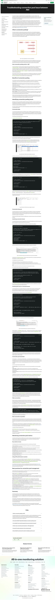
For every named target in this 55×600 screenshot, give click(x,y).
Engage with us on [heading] (44, 588)
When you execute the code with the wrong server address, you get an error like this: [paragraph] (24, 245)
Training (45, 574)
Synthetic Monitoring (3, 567)
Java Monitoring (17, 569)
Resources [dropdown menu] (22, 2)
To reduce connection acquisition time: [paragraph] (18, 427)
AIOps (2, 577)
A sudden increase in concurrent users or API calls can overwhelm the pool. (25, 368)
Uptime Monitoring (3, 569)
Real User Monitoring (3, 571)
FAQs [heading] (27, 510)
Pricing (15, 2)
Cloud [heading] (29, 575)
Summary (3, 32)
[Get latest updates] (46, 589)
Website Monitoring (3, 566)
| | (46, 574)
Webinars (43, 574)
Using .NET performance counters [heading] (19, 456)
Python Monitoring (17, 571)
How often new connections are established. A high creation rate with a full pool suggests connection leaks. (26, 455)
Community (50, 0)
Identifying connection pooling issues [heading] (22, 99)
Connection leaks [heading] (16, 109)
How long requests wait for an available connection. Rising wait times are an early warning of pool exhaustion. (26, 452)
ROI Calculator (43, 567)
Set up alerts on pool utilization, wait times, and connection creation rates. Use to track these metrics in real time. (26, 489)
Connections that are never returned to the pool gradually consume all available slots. (26, 367)
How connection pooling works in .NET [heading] (21, 64)
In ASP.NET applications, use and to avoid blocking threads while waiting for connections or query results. (26, 487)
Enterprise (34, 2)
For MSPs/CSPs (43, 568)
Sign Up (52, 2)
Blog (48, 0)
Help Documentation (44, 573)
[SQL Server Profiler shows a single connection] (27, 201)
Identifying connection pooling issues (5, 25)
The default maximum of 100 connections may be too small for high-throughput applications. (27, 372)
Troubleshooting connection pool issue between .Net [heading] (27, 9)
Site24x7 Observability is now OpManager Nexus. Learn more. (9, 0)
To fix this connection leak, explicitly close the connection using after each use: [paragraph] (24, 156)
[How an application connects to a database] (27, 47)
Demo (46, 0)
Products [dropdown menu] (10, 2)
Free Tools (30, 2)
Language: (20, 596)
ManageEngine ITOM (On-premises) (33, 589)
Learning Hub (43, 572)
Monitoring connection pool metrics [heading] (22, 435)
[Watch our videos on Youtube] (47, 589)
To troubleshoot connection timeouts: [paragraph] (17, 260)
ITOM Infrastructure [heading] (30, 565)
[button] (53, 0)
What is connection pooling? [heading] (20, 29)
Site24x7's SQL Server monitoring (22, 27)
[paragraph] (27, 118)
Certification (48, 574)
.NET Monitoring (17, 570)
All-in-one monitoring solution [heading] (27, 559)
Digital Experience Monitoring (5, 568)
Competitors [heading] (16, 582)
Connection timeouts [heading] (17, 209)
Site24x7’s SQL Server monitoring (17, 504)
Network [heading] (29, 582)
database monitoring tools (16, 489)
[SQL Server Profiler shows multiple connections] (27, 148)
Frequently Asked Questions (4, 34)
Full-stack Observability (18, 568)
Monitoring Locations (4, 572)
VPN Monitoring (30, 586)
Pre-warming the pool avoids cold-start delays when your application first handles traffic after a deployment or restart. (27, 481)
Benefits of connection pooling (5, 22)
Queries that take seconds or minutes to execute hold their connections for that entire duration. (27, 370)
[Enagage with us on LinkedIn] (44, 589)
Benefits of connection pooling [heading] (20, 78)
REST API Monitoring (3, 574)
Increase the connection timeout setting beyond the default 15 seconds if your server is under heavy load (26, 264)
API (47, 573)
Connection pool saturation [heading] (18, 356)
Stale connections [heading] (16, 398)
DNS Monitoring (3, 573)
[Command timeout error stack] (27, 323)
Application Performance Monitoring (19, 566)
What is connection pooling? (4, 20)
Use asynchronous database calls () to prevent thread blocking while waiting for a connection (26, 433)
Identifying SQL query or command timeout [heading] (21, 286)
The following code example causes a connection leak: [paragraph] (20, 116)
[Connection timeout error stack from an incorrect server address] (27, 250)
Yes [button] (14, 539)
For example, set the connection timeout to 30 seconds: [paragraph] (20, 267)
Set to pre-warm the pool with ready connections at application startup (24, 429)
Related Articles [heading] (27, 544)
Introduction (3, 18)
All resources (43, 569)
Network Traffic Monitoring (31, 584)
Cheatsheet (43, 577)
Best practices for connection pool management (4, 30)
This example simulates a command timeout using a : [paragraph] (22, 292)
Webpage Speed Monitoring (4, 570)
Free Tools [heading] (16, 574)
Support (27, 2)
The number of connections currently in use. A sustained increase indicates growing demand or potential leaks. (26, 446)
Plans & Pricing (43, 566)
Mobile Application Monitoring (18, 573)
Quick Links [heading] (43, 578)
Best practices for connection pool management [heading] (25, 468)
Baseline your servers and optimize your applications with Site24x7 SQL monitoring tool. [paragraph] (48, 20)
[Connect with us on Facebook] (43, 589)
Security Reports (44, 575)
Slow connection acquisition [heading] (18, 416)
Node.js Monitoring (17, 572)
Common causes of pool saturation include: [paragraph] (18, 364)
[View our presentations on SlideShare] (49, 589)
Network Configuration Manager (32, 585)
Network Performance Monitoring (32, 583)
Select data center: (29, 596)
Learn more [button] (46, 23)
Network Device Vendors (31, 587)
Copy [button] (40, 177)
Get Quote (18, 2)
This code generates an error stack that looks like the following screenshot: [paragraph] (23, 317)
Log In (49, 2)
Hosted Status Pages (3, 575)
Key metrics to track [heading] (16, 441)
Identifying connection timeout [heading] (18, 219)
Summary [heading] (15, 491)
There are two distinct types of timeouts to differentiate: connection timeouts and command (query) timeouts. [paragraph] (26, 217)
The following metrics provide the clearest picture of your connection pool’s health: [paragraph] (24, 444)
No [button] (18, 539)
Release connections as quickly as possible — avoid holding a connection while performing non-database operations (26, 431)
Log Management (17, 567)
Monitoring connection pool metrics (5, 27)
